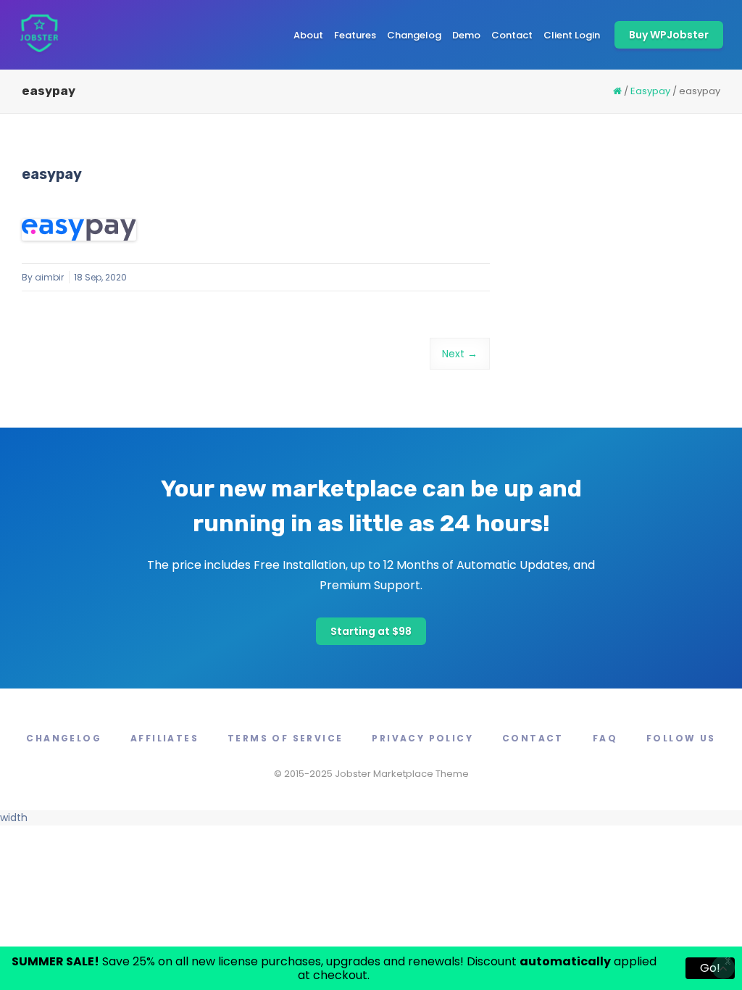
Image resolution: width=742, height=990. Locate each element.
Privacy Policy (422, 738)
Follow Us (681, 738)
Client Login (571, 35)
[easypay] (79, 230)
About (308, 35)
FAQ (605, 738)
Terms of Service (285, 738)
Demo (466, 35)
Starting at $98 (371, 631)
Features (355, 35)
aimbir (49, 277)
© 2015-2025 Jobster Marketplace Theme (371, 774)
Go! (710, 968)
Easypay (650, 91)
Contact (512, 35)
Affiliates (164, 738)
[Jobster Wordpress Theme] (39, 34)
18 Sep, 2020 (100, 277)
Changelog (414, 35)
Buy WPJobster (669, 35)
